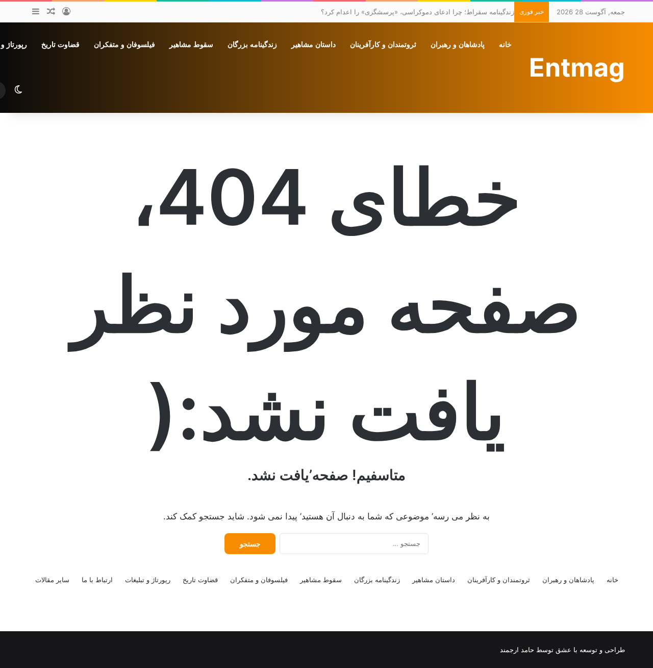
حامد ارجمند (517, 650)
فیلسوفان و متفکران (124, 45)
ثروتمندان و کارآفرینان (383, 45)
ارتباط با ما (97, 580)
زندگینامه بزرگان (252, 45)
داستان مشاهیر (313, 45)
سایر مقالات (52, 580)
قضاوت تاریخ (60, 45)
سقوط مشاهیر (191, 45)
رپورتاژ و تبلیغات (147, 580)
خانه (505, 45)
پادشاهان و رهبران (458, 45)
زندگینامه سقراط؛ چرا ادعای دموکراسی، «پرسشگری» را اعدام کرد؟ (417, 12)
